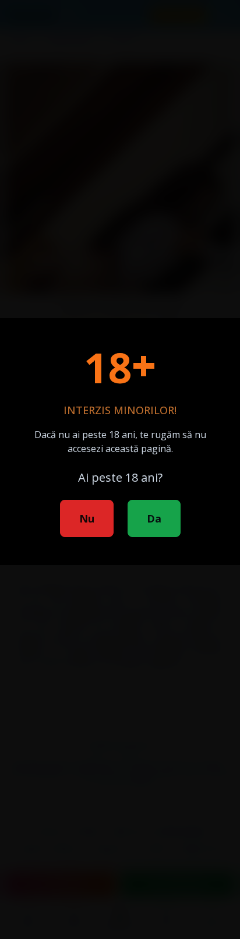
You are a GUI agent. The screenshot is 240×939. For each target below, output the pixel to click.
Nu (86, 518)
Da (154, 518)
